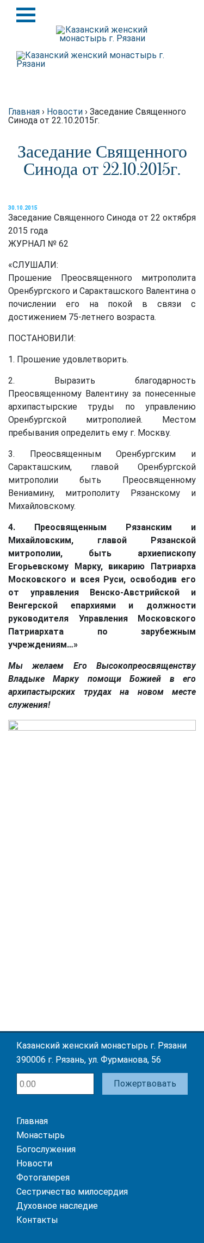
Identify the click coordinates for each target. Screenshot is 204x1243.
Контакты (37, 1220)
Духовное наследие (57, 1206)
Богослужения (46, 1149)
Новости (34, 1163)
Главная (32, 1121)
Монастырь (40, 1135)
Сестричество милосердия (72, 1191)
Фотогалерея (43, 1177)
